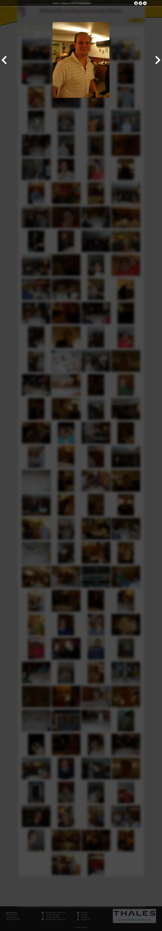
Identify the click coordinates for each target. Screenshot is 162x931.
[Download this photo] (136, 3)
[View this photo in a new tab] (140, 3)
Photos (55, 3)
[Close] (145, 3)
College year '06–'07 (68, 3)
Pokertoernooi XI (84, 3)
